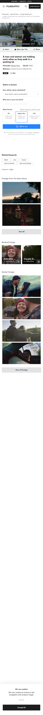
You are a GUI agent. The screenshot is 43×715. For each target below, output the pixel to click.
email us (36, 132)
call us (30, 132)
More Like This (22, 49)
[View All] (21, 231)
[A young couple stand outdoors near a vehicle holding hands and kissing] (21, 286)
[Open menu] (3, 6)
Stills (30, 1)
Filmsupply (22, 1)
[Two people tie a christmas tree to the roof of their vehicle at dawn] (21, 192)
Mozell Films (14, 14)
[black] (6, 160)
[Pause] (4, 44)
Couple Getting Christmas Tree (26, 14)
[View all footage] (21, 370)
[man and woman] (25, 163)
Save (7, 49)
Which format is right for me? (30, 109)
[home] (14, 6)
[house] (23, 160)
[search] (26, 6)
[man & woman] (9, 163)
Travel (11, 169)
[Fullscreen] (39, 44)
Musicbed (14, 1)
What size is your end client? (16, 104)
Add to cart (23, 126)
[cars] (15, 160)
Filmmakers (5, 14)
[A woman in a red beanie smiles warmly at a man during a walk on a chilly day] (21, 308)
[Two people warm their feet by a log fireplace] (21, 215)
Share (38, 49)
